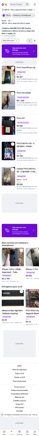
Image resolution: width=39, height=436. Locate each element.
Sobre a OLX (19, 373)
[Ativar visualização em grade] (34, 41)
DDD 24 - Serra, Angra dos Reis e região (16, 23)
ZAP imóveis (19, 407)
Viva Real (19, 411)
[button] (19, 4)
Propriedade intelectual (19, 394)
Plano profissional (19, 381)
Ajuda (19, 366)
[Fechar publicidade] (2, 415)
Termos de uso (19, 387)
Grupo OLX (19, 404)
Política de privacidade (19, 390)
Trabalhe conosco (19, 401)
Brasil (4, 21)
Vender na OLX (19, 377)
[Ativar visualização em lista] (29, 41)
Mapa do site (19, 397)
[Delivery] (7, 51)
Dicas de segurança (19, 369)
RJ (9, 21)
